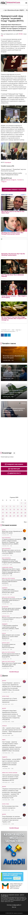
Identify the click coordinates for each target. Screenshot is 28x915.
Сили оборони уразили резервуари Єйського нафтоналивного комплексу (12, 581)
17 (3, 513)
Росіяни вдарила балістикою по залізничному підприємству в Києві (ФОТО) (11, 655)
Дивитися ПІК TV (15, 473)
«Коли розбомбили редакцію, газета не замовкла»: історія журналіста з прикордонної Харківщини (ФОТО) (10, 777)
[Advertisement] (14, 435)
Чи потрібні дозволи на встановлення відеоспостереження (8, 646)
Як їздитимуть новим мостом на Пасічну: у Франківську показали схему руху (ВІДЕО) (13, 392)
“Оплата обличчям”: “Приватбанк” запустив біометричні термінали (13, 170)
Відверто (4, 757)
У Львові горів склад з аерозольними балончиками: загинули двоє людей (10, 591)
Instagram (13, 180)
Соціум (3, 529)
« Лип (2, 522)
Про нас (14, 907)
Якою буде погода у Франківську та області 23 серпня (12, 532)
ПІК (2, 36)
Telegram (3, 181)
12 (10, 509)
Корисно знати (6, 616)
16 (25, 509)
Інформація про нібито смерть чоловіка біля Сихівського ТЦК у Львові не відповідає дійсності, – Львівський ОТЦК (11, 571)
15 (21, 509)
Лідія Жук (18, 330)
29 (21, 516)
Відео (3, 739)
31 (3, 519)
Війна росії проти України (8, 578)
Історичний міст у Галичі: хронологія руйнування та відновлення (9, 700)
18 (6, 513)
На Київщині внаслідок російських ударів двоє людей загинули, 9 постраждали (12, 600)
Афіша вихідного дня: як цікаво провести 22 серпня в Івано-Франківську (11, 636)
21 (17, 513)
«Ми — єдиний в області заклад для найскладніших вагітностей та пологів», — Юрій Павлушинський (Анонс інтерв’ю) (12, 730)
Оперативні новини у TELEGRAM (14, 189)
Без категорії (5, 606)
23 (25, 513)
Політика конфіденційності (14, 905)
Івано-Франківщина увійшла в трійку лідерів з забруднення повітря (11, 173)
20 (14, 513)
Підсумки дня (15, 469)
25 (6, 516)
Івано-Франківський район (8, 331)
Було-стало (5, 696)
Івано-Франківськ (6, 537)
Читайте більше (14, 671)
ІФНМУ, (21, 34)
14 (17, 509)
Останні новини (9, 525)
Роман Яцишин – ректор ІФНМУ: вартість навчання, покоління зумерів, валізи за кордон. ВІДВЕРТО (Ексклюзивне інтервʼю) (11, 763)
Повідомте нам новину (15, 464)
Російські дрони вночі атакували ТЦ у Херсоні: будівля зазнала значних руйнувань (11, 610)
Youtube (19, 180)
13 (14, 509)
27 (14, 516)
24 (3, 516)
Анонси (4, 633)
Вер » (25, 522)
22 (21, 513)
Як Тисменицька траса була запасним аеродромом (10, 807)
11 (6, 509)
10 (3, 509)
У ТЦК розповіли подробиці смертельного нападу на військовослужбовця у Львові (10, 627)
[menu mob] (26, 3)
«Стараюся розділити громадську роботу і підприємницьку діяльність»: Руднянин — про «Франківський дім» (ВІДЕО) (11, 541)
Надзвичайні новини (7, 567)
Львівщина (4, 587)
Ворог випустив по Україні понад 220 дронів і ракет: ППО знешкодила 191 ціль (11, 664)
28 (17, 516)
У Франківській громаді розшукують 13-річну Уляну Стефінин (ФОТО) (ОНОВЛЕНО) (14, 410)
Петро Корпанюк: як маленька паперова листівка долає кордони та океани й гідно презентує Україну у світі (12, 819)
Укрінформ (8, 162)
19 (10, 513)
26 (10, 516)
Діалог (5, 675)
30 (25, 516)
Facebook (7, 180)
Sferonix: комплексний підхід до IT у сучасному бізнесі (12, 618)
